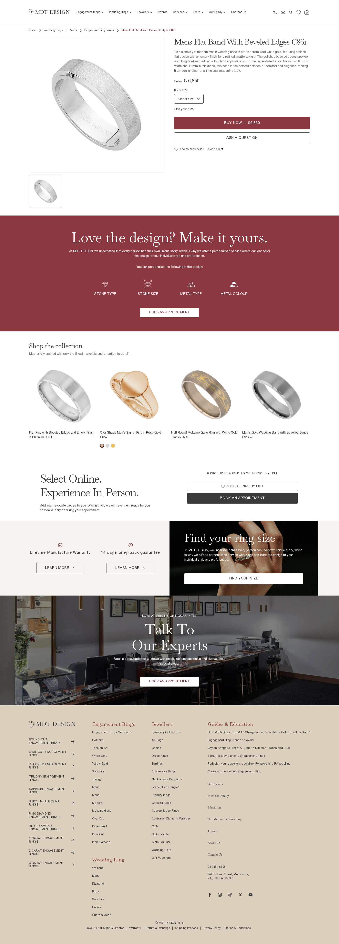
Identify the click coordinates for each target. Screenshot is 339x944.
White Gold (100, 756)
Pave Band (99, 826)
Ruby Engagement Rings (44, 803)
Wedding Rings (118, 12)
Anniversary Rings (164, 771)
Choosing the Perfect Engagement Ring (234, 771)
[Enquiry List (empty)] (298, 12)
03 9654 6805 (217, 867)
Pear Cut (98, 834)
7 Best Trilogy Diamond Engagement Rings (236, 756)
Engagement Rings (88, 12)
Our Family (215, 12)
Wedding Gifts (161, 850)
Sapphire (98, 771)
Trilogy (96, 779)
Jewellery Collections (166, 732)
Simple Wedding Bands (99, 30)
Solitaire (98, 740)
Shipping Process (186, 928)
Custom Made (101, 915)
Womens (98, 868)
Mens (73, 30)
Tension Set (100, 748)
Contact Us (238, 12)
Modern (97, 803)
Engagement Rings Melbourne (112, 732)
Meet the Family (218, 796)
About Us (214, 843)
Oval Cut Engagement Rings (48, 754)
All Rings (157, 740)
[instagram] (220, 895)
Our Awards (215, 784)
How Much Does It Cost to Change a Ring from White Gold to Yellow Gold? (259, 732)
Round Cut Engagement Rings (45, 741)
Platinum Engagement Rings (48, 766)
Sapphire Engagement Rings (47, 791)
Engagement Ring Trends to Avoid (231, 740)
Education (214, 807)
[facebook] (210, 895)
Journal (212, 831)
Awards (163, 12)
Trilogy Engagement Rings (47, 779)
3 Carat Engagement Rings (46, 865)
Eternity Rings (161, 795)
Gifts (155, 826)
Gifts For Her (161, 834)
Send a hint (215, 149)
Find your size (184, 109)
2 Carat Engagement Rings (46, 853)
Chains (156, 748)
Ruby (95, 891)
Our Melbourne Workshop (225, 819)
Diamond (98, 884)
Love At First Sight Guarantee (105, 928)
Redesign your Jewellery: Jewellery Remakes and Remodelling (249, 764)
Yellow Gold (100, 764)
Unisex (96, 907)
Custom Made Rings (165, 811)
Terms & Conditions (238, 928)
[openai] (230, 895)
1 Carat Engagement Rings (46, 840)
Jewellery (143, 12)
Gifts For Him (161, 842)
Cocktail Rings (161, 803)
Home (32, 30)
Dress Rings (160, 756)
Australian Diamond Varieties (171, 819)
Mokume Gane (101, 811)
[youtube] (250, 895)
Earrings (157, 764)
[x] (240, 895)
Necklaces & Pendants (167, 779)
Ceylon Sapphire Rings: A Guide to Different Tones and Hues (249, 748)
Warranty (135, 928)
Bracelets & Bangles (166, 787)
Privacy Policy (212, 928)
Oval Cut (98, 819)
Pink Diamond (101, 842)
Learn (196, 12)
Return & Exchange (158, 928)
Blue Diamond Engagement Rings (45, 828)
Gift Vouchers (161, 858)
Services (178, 12)
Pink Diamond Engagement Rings (45, 816)
